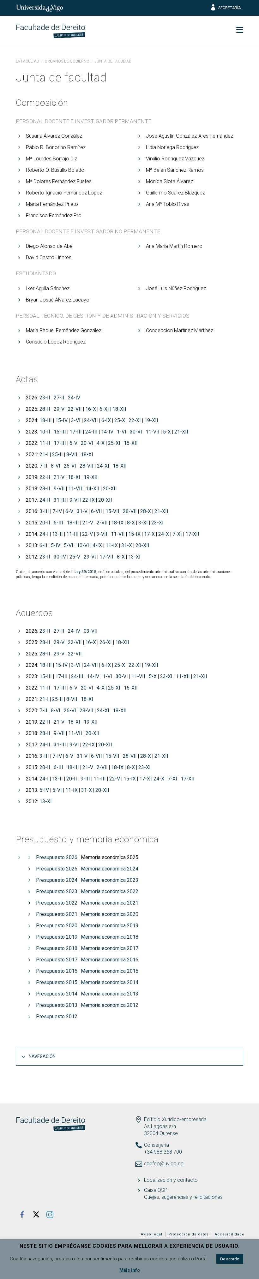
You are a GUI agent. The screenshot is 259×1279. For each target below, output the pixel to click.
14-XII (92, 489)
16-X (90, 409)
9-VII (59, 489)
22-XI (135, 420)
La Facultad (27, 61)
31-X (126, 545)
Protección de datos (188, 1234)
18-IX (117, 523)
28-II (44, 409)
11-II (44, 443)
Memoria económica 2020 (109, 914)
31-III (60, 500)
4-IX (97, 545)
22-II (44, 477)
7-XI (177, 534)
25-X (119, 420)
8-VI (55, 466)
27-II (59, 398)
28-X (145, 511)
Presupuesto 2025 (56, 869)
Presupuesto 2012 (56, 1016)
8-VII (71, 454)
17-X (149, 534)
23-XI (157, 523)
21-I (44, 454)
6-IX (106, 420)
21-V (59, 477)
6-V (73, 443)
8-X (131, 523)
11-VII (153, 432)
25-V (74, 557)
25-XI (114, 443)
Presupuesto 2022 (56, 903)
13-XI (134, 557)
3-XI (143, 523)
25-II (57, 454)
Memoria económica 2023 (109, 880)
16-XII (131, 443)
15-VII (112, 511)
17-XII (192, 534)
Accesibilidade (229, 1234)
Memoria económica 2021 (109, 903)
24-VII (91, 420)
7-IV (57, 511)
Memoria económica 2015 (109, 971)
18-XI (87, 454)
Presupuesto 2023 (56, 891)
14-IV (107, 432)
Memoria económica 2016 (109, 960)
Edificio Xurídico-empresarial (176, 1119)
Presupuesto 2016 (56, 971)
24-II (44, 500)
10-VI (83, 545)
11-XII (183, 676)
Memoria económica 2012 (109, 1005)
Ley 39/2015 (85, 572)
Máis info (129, 1270)
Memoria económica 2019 (109, 926)
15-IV (61, 420)
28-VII (86, 466)
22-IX (88, 500)
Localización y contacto (171, 1180)
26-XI (105, 642)
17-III (75, 432)
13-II (57, 534)
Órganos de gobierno (67, 61)
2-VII (102, 523)
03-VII (91, 631)
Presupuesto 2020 (56, 926)
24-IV (74, 398)
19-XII (151, 420)
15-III (60, 432)
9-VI (74, 500)
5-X (167, 432)
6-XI (104, 409)
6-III (58, 523)
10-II (44, 432)
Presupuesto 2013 (56, 1005)
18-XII (119, 409)
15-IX (134, 534)
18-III (45, 420)
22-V (87, 534)
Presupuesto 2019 (56, 937)
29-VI (90, 557)
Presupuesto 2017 (56, 960)
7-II (43, 466)
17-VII (106, 557)
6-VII (96, 511)
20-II (44, 523)
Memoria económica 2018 (109, 937)
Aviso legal (151, 1234)
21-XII (181, 432)
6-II (43, 545)
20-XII (110, 489)
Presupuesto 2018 (56, 948)
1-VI (121, 432)
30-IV (60, 557)
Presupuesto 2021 (56, 914)
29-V (59, 409)
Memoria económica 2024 (109, 869)
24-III (91, 432)
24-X (163, 534)
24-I (44, 534)
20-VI (87, 443)
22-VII (75, 409)
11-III (72, 534)
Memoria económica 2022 (109, 891)
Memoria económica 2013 (109, 994)
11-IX (111, 545)
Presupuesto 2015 (56, 982)
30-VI (136, 432)
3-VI (76, 420)
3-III (44, 511)
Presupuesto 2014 (56, 994)
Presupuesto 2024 (56, 880)
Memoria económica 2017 (109, 948)
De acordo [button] (229, 1259)
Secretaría (229, 8)
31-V (82, 511)
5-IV (55, 545)
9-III (85, 779)
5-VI (68, 545)
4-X (101, 443)
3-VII (101, 534)
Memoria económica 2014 (109, 982)
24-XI (103, 466)
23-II (44, 398)
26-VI (70, 466)
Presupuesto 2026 (56, 857)
